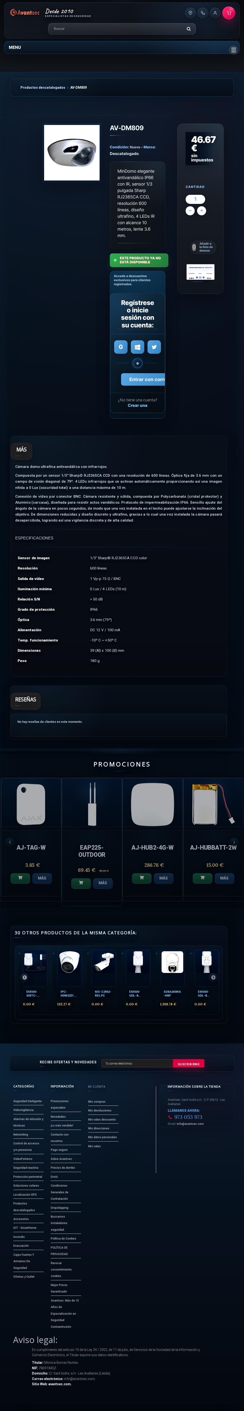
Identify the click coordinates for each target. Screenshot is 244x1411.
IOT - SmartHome (24, 1228)
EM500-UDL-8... (135, 993)
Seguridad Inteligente (27, 1101)
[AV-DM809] (72, 153)
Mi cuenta (97, 1087)
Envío (54, 1176)
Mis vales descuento (102, 1119)
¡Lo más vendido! (62, 1125)
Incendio (19, 1237)
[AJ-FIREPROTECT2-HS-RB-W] (31, 802)
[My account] (215, 13)
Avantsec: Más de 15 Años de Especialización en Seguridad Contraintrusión (65, 1313)
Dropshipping (59, 1207)
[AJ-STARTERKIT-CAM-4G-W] (213, 802)
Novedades (58, 1116)
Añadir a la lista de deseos (206, 247)
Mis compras (97, 1101)
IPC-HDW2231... (68, 993)
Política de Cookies (63, 1238)
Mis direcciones (98, 1128)
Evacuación (21, 1245)
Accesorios (21, 1219)
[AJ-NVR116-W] (92, 802)
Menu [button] (15, 47)
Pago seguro (59, 1150)
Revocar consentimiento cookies (61, 1269)
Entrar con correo (149, 379)
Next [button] (234, 842)
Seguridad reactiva (25, 1167)
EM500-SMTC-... (32, 993)
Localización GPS (25, 1194)
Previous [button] (10, 842)
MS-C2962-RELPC (103, 993)
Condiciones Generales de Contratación (59, 1192)
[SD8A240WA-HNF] (172, 968)
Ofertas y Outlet (24, 1276)
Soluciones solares (26, 1185)
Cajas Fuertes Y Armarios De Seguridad (23, 1261)
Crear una (137, 405)
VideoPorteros (22, 1159)
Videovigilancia (23, 1110)
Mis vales (94, 1146)
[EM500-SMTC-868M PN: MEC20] (35, 968)
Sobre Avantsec (61, 1159)
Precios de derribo (63, 1167)
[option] (31, 842)
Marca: (150, 147)
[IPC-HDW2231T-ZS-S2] (69, 968)
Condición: (119, 147)
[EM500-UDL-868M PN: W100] (206, 968)
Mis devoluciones (100, 1110)
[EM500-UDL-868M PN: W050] (138, 968)
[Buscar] (188, 29)
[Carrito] (228, 12)
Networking (20, 1134)
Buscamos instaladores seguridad (59, 1223)
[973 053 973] (203, 13)
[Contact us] (190, 13)
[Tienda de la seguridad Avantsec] (25, 13)
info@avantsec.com (190, 1124)
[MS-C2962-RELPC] (104, 968)
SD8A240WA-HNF (172, 993)
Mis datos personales (102, 1137)
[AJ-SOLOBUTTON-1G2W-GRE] (152, 802)
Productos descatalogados (42, 87)
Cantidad (195, 187)
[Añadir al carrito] (20, 883)
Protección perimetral (27, 1176)
